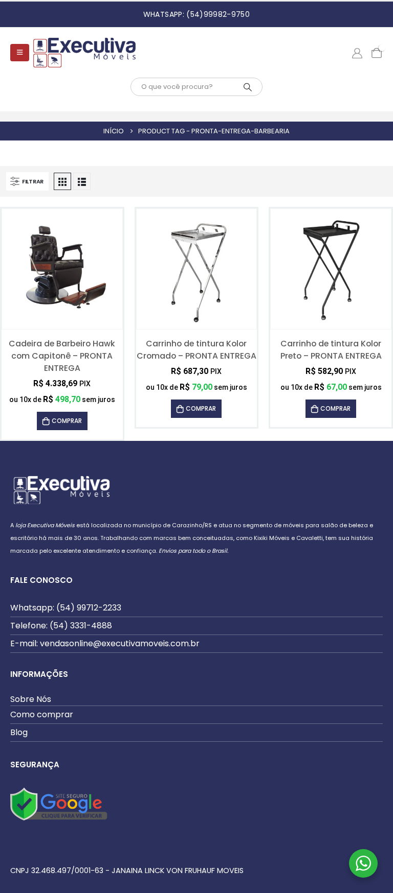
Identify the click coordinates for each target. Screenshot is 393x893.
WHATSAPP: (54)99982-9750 (196, 14)
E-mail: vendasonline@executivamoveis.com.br (105, 643)
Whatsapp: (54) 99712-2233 (65, 608)
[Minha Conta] (357, 52)
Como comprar (41, 714)
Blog (19, 732)
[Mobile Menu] (19, 52)
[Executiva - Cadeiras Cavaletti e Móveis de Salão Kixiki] (84, 52)
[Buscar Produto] (247, 87)
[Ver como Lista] (82, 181)
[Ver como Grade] (62, 181)
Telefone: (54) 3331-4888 (61, 625)
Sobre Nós (30, 699)
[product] (62, 269)
